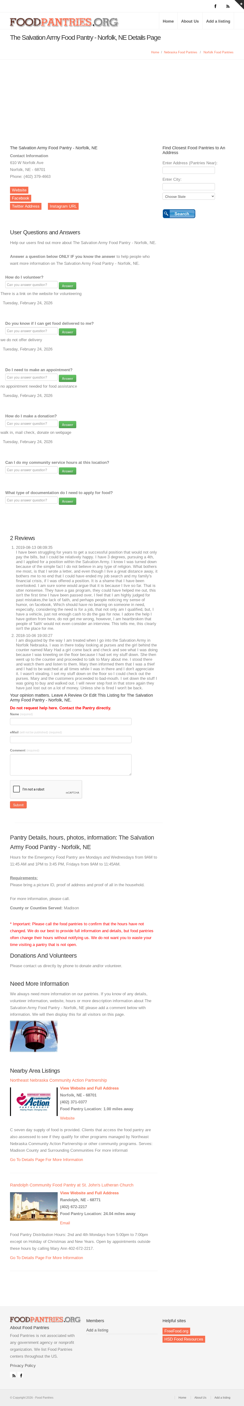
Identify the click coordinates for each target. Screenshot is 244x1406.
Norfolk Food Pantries (218, 52)
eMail (36, 732)
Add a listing (218, 21)
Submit (18, 804)
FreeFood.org (176, 1331)
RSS (13, 1374)
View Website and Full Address (89, 1088)
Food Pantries (65, 24)
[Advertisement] (122, 95)
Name (21, 714)
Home (168, 21)
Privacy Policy (23, 1365)
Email (65, 1223)
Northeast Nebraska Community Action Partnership (58, 1080)
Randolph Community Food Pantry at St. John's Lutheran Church (71, 1185)
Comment (24, 750)
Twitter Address (26, 206)
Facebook (20, 198)
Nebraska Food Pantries (180, 52)
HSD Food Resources (183, 1339)
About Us (190, 21)
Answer (67, 285)
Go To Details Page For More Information (46, 1159)
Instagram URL (63, 206)
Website (19, 190)
